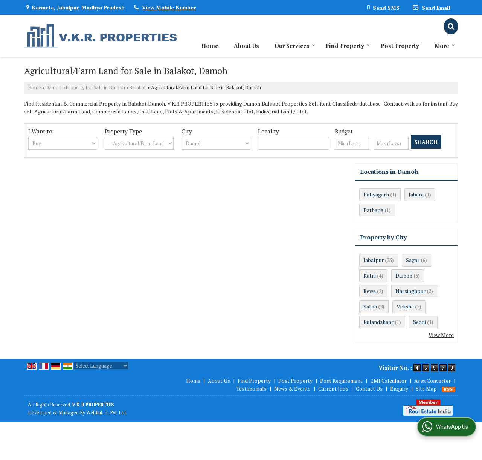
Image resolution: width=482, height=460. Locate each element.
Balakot (137, 87)
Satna (370, 306)
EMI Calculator (388, 380)
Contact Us (369, 388)
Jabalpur (373, 260)
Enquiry (399, 388)
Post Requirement (341, 380)
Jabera (416, 194)
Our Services (292, 45)
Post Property (400, 45)
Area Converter (432, 380)
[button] (169, 7)
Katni (369, 275)
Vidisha (405, 306)
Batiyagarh (376, 194)
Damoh (53, 87)
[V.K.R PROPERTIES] (100, 36)
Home (209, 45)
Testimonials (251, 388)
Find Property (345, 45)
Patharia (373, 209)
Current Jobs (333, 388)
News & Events (292, 388)
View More (441, 335)
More (442, 45)
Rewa (369, 290)
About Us (246, 45)
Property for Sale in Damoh (95, 87)
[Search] (451, 26)
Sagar (412, 260)
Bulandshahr (378, 321)
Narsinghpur (410, 290)
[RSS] (448, 388)
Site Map (426, 388)
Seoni (419, 321)
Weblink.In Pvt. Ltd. (106, 412)
